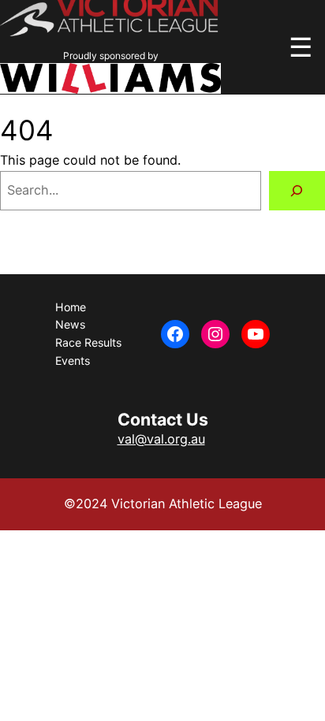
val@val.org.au (161, 439)
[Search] (297, 190)
